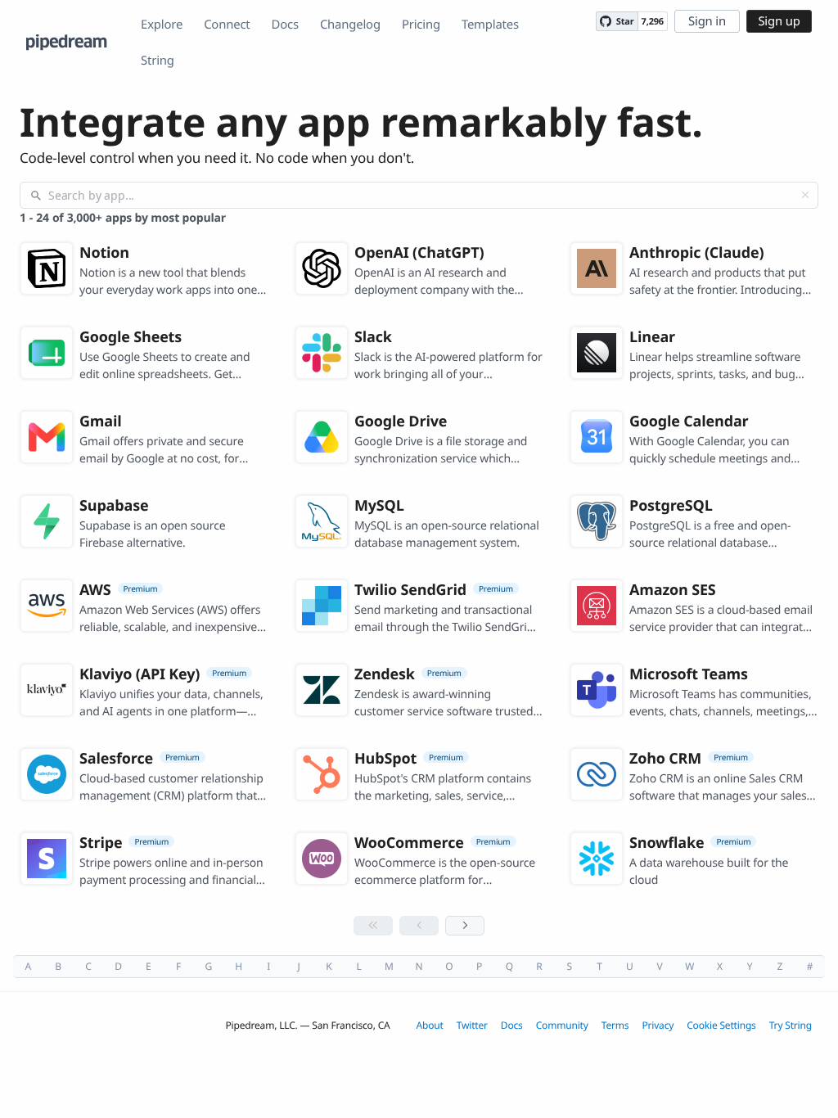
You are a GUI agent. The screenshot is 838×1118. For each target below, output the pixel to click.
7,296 (653, 22)
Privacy (658, 1025)
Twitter (472, 1025)
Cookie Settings (721, 1025)
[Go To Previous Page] (419, 925)
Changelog (350, 24)
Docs (285, 24)
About (430, 1025)
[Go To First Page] (373, 925)
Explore (161, 24)
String (157, 60)
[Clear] (805, 195)
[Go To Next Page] (464, 925)
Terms (615, 1025)
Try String (790, 1025)
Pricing (421, 24)
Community (562, 1025)
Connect (227, 24)
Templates (490, 24)
